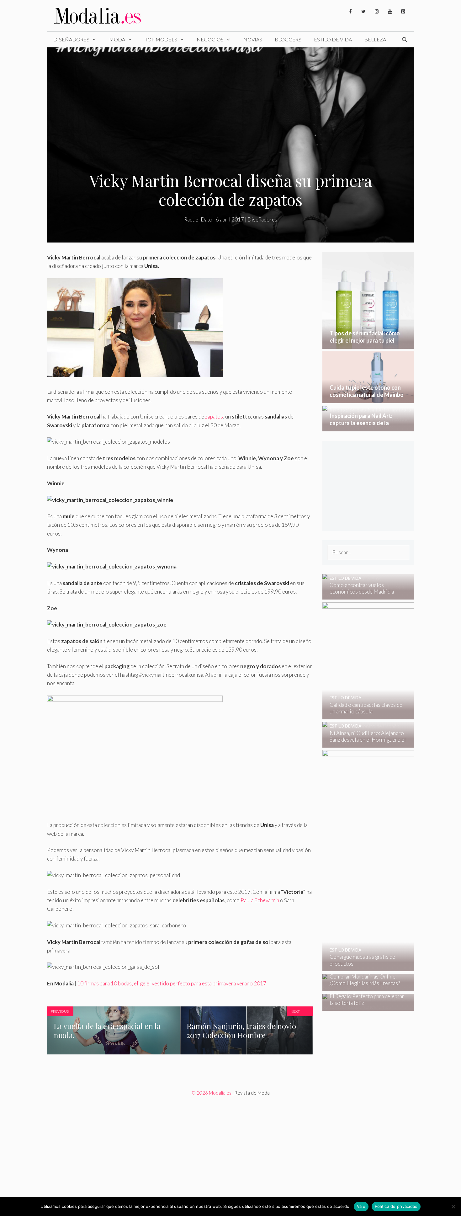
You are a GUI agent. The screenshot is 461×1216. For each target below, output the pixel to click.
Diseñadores (71, 39)
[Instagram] (376, 11)
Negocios (210, 39)
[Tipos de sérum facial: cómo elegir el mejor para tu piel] (368, 344)
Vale (361, 1206)
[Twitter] (363, 11)
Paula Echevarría (260, 900)
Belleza (375, 39)
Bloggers (288, 39)
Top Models (161, 39)
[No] (453, 1206)
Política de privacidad (396, 1206)
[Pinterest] (403, 11)
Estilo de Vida (333, 39)
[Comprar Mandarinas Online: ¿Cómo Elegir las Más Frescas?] (364, 987)
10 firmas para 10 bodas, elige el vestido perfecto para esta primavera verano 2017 (171, 983)
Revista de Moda (252, 1093)
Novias (252, 39)
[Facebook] (350, 11)
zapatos (214, 416)
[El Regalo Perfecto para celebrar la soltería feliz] (364, 1006)
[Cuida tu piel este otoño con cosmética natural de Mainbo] (368, 399)
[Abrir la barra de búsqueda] (404, 39)
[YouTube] (389, 11)
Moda (117, 39)
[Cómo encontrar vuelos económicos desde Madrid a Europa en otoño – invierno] (364, 595)
